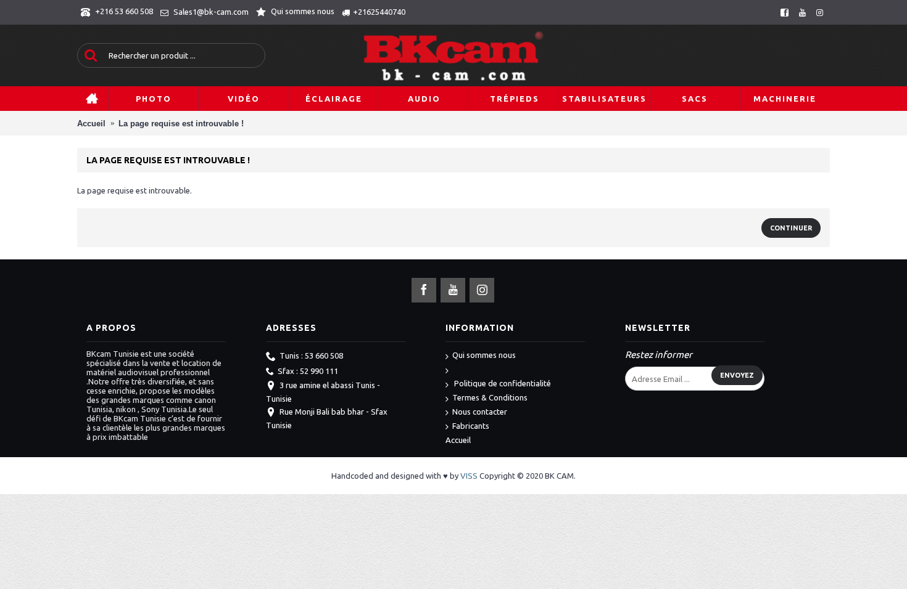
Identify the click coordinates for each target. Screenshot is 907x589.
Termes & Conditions (490, 397)
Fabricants (470, 425)
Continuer (791, 228)
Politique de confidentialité (501, 383)
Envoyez (737, 375)
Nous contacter (479, 411)
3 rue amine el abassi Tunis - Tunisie (323, 392)
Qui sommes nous (484, 355)
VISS (469, 475)
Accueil (458, 440)
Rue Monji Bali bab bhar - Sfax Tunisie (326, 418)
